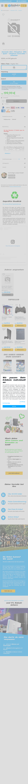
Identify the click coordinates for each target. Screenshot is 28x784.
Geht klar (14, 406)
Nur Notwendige (6, 403)
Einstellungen (22, 402)
